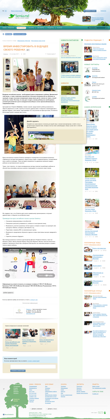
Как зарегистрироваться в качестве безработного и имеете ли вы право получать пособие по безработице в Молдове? (99, 333)
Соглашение (17, 386)
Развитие (31, 400)
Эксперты (40, 27)
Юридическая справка (51, 395)
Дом (46, 386)
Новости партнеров (69, 40)
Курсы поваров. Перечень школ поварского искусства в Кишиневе (100, 315)
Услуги (59, 27)
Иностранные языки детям (38, 40)
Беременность (33, 388)
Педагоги (79, 388)
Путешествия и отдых (50, 396)
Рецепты (50, 27)
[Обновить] (103, 40)
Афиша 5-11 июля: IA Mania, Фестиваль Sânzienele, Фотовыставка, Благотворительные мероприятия (70, 100)
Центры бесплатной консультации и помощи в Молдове (91, 232)
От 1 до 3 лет (32, 393)
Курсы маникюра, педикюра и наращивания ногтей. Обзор (100, 306)
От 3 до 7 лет (32, 395)
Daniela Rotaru (96, 312)
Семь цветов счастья (65, 55)
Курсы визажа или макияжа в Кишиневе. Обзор (29, 341)
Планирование (33, 386)
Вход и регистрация (16, 11)
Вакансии (16, 391)
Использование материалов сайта (37, 415)
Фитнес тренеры (81, 391)
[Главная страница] (3, 34)
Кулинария (48, 403)
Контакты (16, 393)
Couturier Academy (89, 122)
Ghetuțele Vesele (96, 90)
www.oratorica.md (30, 313)
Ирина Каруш (96, 47)
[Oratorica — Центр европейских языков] (19, 314)
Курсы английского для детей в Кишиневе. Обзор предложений (12, 343)
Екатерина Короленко (98, 321)
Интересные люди (50, 401)
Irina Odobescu (88, 229)
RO (6, 11)
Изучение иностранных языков (95, 44)
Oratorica (5, 54)
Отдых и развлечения (66, 395)
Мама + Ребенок (8, 27)
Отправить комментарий (18, 370)
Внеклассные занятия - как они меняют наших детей (98, 19)
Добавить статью (90, 10)
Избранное (103, 10)
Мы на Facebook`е (9, 414)
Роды (30, 389)
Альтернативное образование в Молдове (98, 256)
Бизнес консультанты (82, 393)
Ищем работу (97, 265)
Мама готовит (96, 386)
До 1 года (31, 391)
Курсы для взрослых (99, 248)
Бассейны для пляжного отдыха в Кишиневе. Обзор (91, 158)
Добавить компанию (36, 408)
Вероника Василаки (90, 207)
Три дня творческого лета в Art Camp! (71, 57)
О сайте (16, 388)
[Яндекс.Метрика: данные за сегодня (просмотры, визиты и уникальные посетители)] (56, 413)
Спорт (46, 393)
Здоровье (47, 388)
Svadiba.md (95, 393)
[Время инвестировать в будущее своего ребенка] (35, 74)
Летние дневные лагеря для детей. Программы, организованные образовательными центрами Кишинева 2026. (91, 184)
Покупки (31, 401)
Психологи (79, 386)
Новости (65, 83)
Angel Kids (94, 76)
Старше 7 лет (32, 396)
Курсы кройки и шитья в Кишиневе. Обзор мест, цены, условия (99, 324)
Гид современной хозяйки (99, 388)
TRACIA (62, 73)
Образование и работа (95, 244)
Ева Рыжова (8, 340)
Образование (64, 388)
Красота (47, 389)
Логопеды (79, 389)
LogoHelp (94, 96)
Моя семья (21, 27)
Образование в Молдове (23, 40)
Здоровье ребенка (34, 398)
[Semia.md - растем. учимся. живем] (41, 139)
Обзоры (31, 27)
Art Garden (94, 68)
